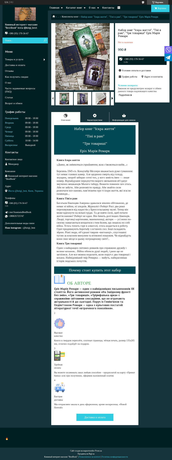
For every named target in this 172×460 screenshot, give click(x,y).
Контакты (108, 7)
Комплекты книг (70, 16)
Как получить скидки (16, 76)
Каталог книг (74, 7)
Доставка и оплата (94, 417)
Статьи (9, 97)
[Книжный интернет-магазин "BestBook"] (25, 14)
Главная (54, 7)
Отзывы (9, 71)
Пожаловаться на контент (89, 457)
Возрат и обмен (13, 103)
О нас (92, 7)
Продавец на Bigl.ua (86, 454)
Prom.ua (98, 451)
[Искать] (45, 40)
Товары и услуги (14, 59)
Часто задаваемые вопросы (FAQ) (20, 90)
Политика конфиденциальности (115, 457)
